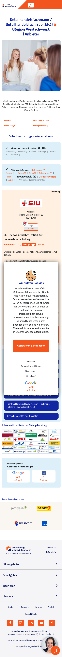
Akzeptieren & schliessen (31, 345)
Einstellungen (31, 371)
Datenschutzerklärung (31, 366)
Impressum (31, 361)
